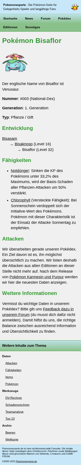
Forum (45, 18)
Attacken (11, 363)
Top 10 (10, 418)
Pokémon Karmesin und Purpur (37, 277)
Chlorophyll (20, 200)
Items (9, 377)
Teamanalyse (14, 411)
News (29, 18)
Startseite (10, 18)
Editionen (10, 27)
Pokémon (11, 384)
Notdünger (20, 171)
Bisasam (9, 138)
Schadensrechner (17, 404)
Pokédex (64, 18)
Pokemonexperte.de (26, 461)
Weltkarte (11, 439)
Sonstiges (32, 27)
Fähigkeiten (13, 370)
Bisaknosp (24, 144)
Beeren (10, 432)
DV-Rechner (13, 398)
